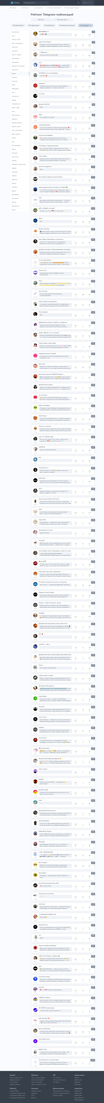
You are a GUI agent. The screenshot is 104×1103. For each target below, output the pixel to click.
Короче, (41, 665)
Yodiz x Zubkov (43, 156)
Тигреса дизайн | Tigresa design (47, 343)
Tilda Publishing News (45, 125)
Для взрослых (15, 206)
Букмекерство (15, 194)
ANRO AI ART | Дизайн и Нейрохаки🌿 (49, 956)
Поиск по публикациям (54, 8)
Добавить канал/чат (15, 1084)
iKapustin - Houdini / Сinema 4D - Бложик (50, 603)
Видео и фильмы (16, 134)
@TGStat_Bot (78, 1091)
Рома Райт (41, 706)
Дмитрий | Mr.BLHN (44, 104)
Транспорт (14, 179)
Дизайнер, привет (43, 790)
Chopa (40, 114)
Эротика (14, 202)
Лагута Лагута (43, 717)
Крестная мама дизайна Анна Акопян (49, 499)
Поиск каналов (14, 1082)
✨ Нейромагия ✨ (44, 52)
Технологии (15, 47)
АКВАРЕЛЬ (42, 447)
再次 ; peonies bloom (44, 748)
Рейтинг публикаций (36, 1082)
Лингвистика (15, 96)
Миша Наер (42, 364)
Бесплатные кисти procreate (46, 893)
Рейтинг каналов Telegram (38, 1077)
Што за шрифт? (43, 862)
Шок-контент (15, 198)
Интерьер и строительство (19, 164)
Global (42, 19)
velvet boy (41, 987)
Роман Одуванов (43, 312)
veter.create (42, 904)
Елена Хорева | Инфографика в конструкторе (51, 239)
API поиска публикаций (59, 1080)
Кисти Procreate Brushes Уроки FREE (48, 883)
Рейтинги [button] (26, 8)
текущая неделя (63, 19)
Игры (13, 142)
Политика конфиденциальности (61, 1093)
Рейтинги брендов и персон (38, 1084)
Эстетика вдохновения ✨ (46, 260)
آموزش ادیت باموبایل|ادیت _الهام (47, 208)
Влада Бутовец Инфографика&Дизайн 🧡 (50, 758)
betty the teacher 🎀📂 (45, 1018)
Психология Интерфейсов (46, 135)
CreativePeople (42, 696)
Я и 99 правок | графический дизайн (48, 146)
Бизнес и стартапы (17, 55)
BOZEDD (41, 779)
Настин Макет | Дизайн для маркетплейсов (50, 177)
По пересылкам (34, 25)
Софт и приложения (17, 130)
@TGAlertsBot (78, 1095)
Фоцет (40, 281)
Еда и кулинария (16, 145)
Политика (14, 77)
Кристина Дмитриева (44, 1028)
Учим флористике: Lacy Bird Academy (49, 1060)
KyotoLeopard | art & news (46, 530)
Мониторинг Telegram (73, 8)
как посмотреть (43, 395)
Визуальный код (43, 925)
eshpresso (41, 727)
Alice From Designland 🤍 (45, 166)
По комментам (49, 25)
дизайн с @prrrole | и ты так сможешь (49, 333)
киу (40, 935)
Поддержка (34, 1093)
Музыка (14, 138)
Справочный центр (36, 1091)
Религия (14, 183)
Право (13, 85)
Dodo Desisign (42, 416)
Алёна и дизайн (43, 769)
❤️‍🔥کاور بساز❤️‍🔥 (42, 561)
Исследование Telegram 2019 (17, 1093)
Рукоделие (14, 153)
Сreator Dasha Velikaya (45, 42)
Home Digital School (44, 1039)
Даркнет (14, 191)
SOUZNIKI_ (42, 613)
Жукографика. (43, 873)
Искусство (14, 81)
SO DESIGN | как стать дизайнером (48, 73)
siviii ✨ (41, 62)
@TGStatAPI (78, 1084)
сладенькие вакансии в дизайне (47, 353)
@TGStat (77, 1077)
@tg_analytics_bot (79, 1098)
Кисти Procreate (43, 291)
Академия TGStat (14, 1091)
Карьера (14, 100)
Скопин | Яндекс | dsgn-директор (48, 301)
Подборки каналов (15, 1080)
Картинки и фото (16, 126)
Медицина (14, 119)
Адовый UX (42, 83)
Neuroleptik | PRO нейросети (46, 686)
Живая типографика (44, 405)
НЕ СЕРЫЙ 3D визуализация (46, 1008)
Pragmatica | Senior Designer (46, 592)
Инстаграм (14, 172)
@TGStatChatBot (79, 1100)
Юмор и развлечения (17, 43)
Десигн (41, 218)
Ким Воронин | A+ (43, 468)
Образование (15, 89)
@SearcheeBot (78, 1093)
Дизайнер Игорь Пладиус (46, 384)
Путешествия (15, 62)
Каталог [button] (14, 8)
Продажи (14, 176)
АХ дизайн (41, 540)
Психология (15, 70)
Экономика (15, 51)
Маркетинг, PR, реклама (18, 66)
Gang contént (42, 520)
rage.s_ (40, 800)
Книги (13, 92)
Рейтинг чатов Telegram (37, 1080)
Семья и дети (15, 157)
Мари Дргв (42, 842)
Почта (32, 1095)
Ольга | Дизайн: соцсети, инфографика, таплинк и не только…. (55, 551)
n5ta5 (40, 509)
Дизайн (14, 73)
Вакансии (33, 1098)
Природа (14, 160)
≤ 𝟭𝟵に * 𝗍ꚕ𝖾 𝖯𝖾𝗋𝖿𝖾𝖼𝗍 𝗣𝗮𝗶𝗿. (46, 852)
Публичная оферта (58, 1095)
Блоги (13, 36)
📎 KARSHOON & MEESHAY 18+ (47, 914)
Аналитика (39, 8)
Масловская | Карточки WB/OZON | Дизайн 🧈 (51, 374)
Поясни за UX (42, 270)
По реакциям (84, 25)
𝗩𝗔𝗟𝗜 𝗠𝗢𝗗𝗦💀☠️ (44, 31)
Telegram (14, 168)
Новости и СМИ (16, 39)
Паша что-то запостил (45, 426)
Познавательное (16, 104)
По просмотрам (18, 25)
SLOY (40, 966)
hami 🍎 (41, 634)
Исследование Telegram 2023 (17, 1098)
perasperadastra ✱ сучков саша (47, 810)
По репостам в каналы (67, 25)
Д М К (40, 488)
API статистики (57, 1077)
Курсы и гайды (15, 107)
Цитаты (14, 149)
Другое (14, 210)
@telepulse (77, 1082)
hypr (40, 457)
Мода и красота (16, 115)
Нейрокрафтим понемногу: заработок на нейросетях (53, 322)
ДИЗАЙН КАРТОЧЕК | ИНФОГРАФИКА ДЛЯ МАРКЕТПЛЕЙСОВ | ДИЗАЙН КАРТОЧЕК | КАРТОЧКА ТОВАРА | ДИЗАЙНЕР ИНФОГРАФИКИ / (55, 655)
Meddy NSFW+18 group (45, 831)
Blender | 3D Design (44, 229)
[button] (87, 3)
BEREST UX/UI (42, 1049)
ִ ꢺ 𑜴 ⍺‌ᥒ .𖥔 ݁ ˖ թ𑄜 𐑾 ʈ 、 (45, 644)
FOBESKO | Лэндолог (44, 997)
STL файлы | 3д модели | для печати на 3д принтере (53, 582)
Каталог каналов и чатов (16, 1077)
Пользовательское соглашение (61, 1091)
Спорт (13, 111)
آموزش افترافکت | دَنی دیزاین (46, 436)
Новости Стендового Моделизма (47, 945)
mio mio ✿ (41, 94)
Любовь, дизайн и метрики (46, 675)
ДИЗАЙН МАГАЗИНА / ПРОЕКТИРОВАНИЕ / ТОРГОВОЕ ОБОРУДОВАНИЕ (55, 249)
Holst (40, 197)
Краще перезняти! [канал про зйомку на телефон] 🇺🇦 (53, 187)
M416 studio (42, 478)
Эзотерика (14, 187)
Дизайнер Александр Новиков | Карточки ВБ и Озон (53, 623)
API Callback (56, 1082)
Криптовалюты (15, 58)
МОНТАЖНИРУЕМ (44, 821)
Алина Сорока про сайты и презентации (49, 571)
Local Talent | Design (44, 977)
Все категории (15, 32)
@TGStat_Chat (78, 1080)
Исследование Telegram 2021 (17, 1095)
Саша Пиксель (43, 738)
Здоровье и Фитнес (17, 123)
